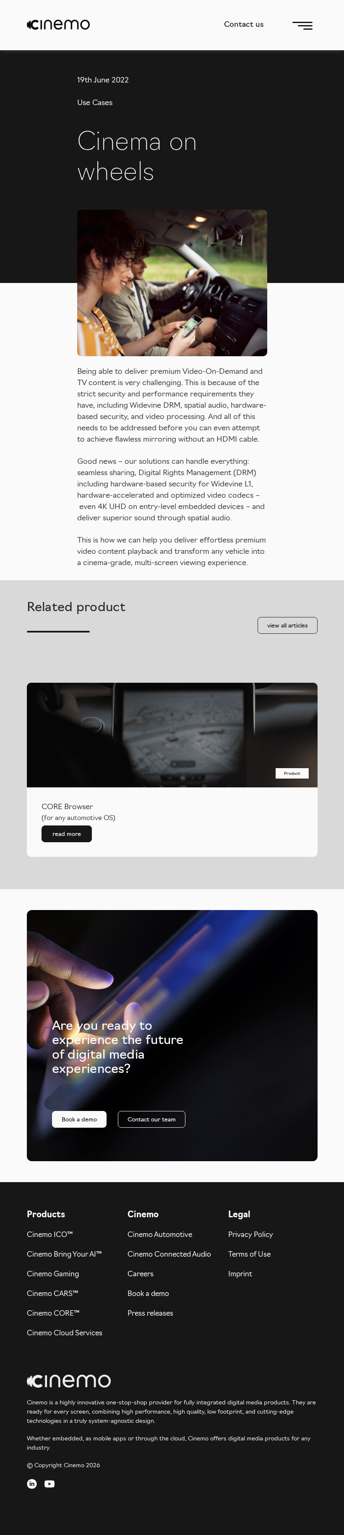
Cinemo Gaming (53, 1274)
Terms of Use (249, 1254)
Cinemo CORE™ (53, 1313)
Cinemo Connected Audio (169, 1254)
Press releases (150, 1313)
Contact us (244, 25)
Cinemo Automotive (160, 1235)
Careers (141, 1274)
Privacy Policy (250, 1235)
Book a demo (148, 1294)
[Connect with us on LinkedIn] (32, 1489)
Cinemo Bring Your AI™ (64, 1254)
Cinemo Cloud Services (64, 1333)
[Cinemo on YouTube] (49, 1489)
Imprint (240, 1274)
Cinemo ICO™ (50, 1235)
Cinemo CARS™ (52, 1294)
